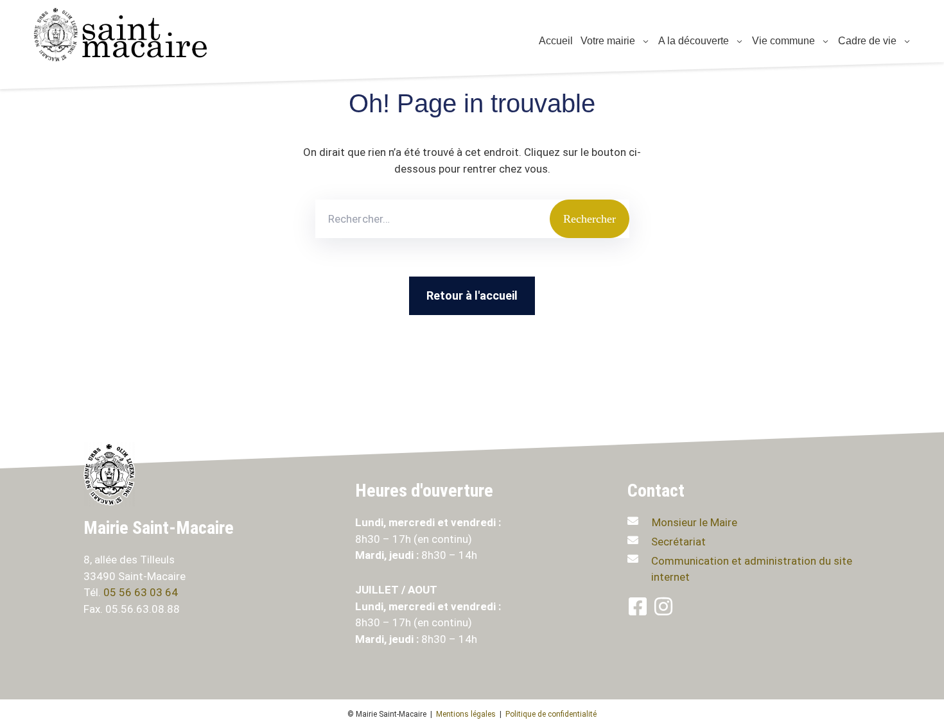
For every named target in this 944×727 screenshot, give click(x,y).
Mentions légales (466, 714)
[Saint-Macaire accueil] (128, 35)
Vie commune (782, 40)
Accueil (554, 40)
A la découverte (692, 40)
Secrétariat (678, 541)
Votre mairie (606, 40)
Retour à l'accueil (472, 295)
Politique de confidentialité (551, 714)
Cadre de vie (865, 40)
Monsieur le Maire (694, 522)
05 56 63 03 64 (141, 592)
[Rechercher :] (432, 219)
